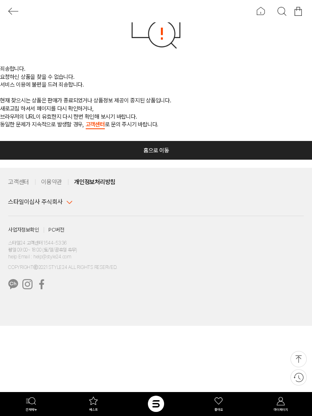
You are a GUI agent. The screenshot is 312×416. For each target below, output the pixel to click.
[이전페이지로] (13, 11)
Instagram (27, 284)
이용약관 (51, 182)
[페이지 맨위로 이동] (298, 359)
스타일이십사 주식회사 (35, 202)
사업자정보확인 (23, 230)
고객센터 (95, 124)
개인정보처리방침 (94, 182)
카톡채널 (13, 284)
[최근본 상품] (298, 377)
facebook (42, 284)
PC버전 (56, 230)
